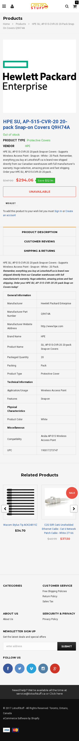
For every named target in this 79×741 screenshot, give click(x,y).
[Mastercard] (15, 729)
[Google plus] (55, 668)
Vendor (8, 146)
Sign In (58, 211)
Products (21, 24)
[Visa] (6, 729)
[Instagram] (43, 668)
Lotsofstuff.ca (47, 270)
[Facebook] (8, 668)
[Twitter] (20, 668)
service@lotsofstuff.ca (30, 693)
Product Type (14, 140)
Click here (56, 693)
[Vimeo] (31, 668)
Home (6, 24)
